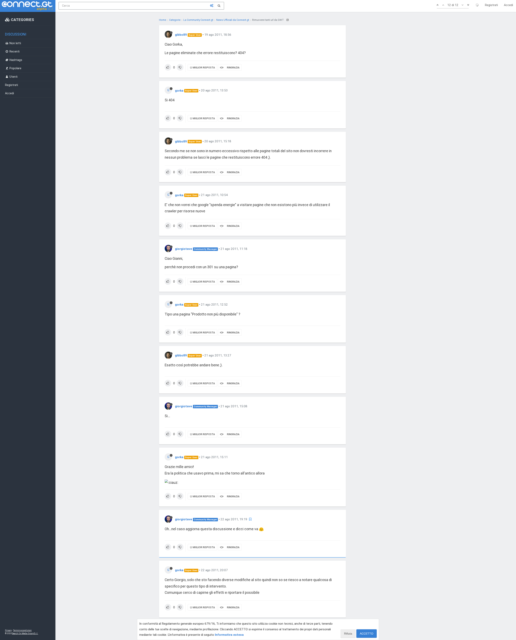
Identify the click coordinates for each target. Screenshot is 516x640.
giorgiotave (183, 249)
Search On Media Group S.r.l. (25, 633)
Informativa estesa (229, 635)
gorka (179, 90)
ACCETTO (366, 633)
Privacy (8, 630)
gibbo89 (181, 35)
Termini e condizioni (22, 630)
